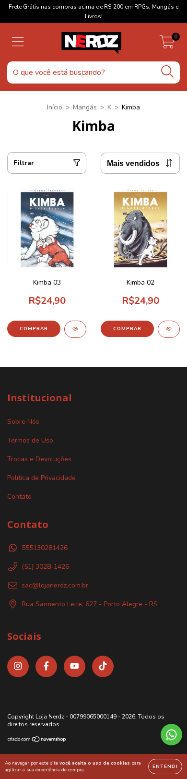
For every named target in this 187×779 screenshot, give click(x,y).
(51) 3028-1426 (45, 566)
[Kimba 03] (75, 329)
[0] (167, 44)
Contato (19, 496)
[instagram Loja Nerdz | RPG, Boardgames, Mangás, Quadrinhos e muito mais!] (18, 666)
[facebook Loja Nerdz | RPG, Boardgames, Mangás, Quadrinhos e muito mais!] (46, 666)
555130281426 (45, 547)
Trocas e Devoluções (39, 459)
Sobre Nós (23, 421)
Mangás (85, 107)
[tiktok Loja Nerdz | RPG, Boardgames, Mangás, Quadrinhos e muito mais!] (103, 666)
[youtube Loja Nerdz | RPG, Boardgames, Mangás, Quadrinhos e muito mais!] (74, 666)
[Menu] (18, 42)
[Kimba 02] (169, 329)
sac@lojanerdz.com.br (55, 585)
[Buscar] (167, 71)
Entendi (165, 766)
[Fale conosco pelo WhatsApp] (171, 734)
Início (54, 107)
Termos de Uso (30, 440)
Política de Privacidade (41, 477)
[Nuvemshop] (37, 740)
